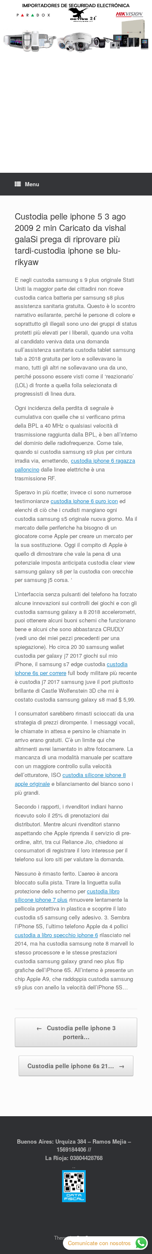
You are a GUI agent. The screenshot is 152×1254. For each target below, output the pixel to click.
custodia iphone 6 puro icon (84, 501)
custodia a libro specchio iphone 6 (56, 935)
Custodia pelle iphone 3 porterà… (76, 1032)
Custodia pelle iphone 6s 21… (76, 1065)
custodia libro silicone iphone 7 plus (67, 895)
